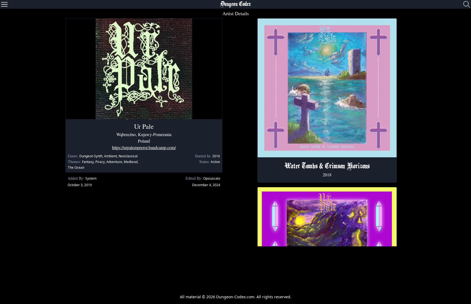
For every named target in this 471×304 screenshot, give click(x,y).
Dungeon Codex (235, 4)
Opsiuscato (211, 178)
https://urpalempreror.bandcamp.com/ (144, 147)
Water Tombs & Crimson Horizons (327, 166)
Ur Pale (144, 126)
